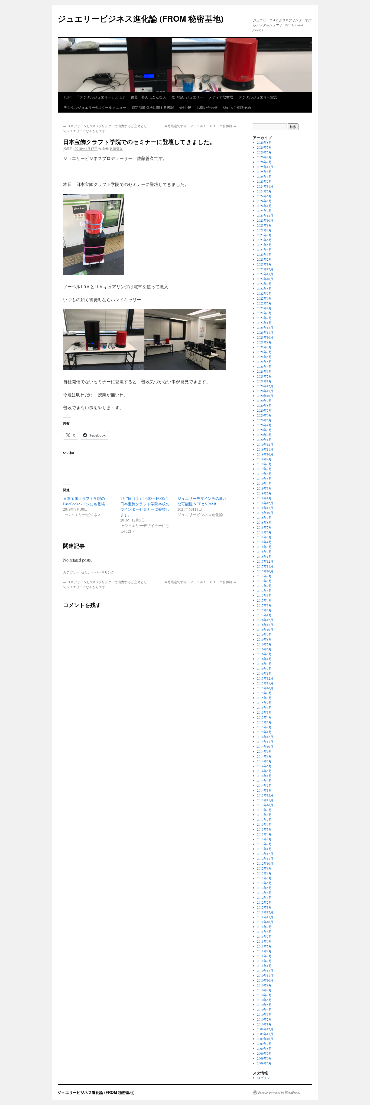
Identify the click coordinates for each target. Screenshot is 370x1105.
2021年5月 (264, 361)
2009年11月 (265, 1034)
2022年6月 (264, 298)
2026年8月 (264, 142)
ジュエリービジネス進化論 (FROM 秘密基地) (140, 18)
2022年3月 (264, 313)
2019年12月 (265, 444)
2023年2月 (264, 259)
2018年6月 (264, 532)
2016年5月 (264, 654)
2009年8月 (264, 1048)
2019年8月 (264, 464)
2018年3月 (264, 547)
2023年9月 (264, 225)
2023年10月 (265, 220)
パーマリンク (104, 572)
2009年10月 (265, 1039)
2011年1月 (264, 965)
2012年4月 (264, 892)
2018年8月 (264, 522)
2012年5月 (264, 888)
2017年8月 (264, 581)
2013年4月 (264, 834)
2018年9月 (264, 517)
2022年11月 (265, 274)
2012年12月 (265, 853)
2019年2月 (264, 493)
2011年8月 (264, 931)
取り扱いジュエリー (187, 97)
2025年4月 (264, 171)
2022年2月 (264, 318)
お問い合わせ (207, 107)
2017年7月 (264, 585)
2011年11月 (265, 917)
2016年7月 (264, 644)
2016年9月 (264, 634)
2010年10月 (265, 980)
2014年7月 (264, 761)
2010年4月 (264, 1009)
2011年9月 (264, 926)
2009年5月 (264, 1063)
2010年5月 (264, 1004)
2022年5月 (264, 303)
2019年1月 (264, 498)
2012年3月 (264, 897)
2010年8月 (264, 990)
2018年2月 (264, 551)
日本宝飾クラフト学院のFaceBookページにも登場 (84, 501)
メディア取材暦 (221, 97)
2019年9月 (264, 459)
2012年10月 (265, 863)
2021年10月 (265, 337)
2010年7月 (264, 995)
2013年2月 (264, 844)
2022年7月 (264, 293)
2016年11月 (265, 624)
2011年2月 (264, 961)
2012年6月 (264, 883)
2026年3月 (264, 157)
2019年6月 (264, 473)
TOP (67, 97)
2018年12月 (265, 503)
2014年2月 (264, 785)
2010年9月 (264, 985)
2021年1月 (264, 381)
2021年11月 (265, 332)
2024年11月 (265, 186)
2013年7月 (264, 819)
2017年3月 (264, 605)
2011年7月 (264, 936)
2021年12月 (265, 327)
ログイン (263, 1078)
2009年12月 (265, 1029)
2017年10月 (265, 571)
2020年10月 (265, 396)
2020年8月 (264, 405)
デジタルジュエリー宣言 (258, 97)
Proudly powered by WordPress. (279, 1092)
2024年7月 (264, 191)
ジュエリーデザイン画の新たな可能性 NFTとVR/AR (202, 501)
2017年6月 (264, 590)
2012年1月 (264, 907)
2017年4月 (264, 600)
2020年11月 (265, 391)
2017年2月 (264, 610)
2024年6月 (264, 196)
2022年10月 (265, 279)
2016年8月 (264, 639)
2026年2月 (264, 162)
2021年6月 (264, 357)
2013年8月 (264, 814)
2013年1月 (264, 849)
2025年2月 (264, 181)
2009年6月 (264, 1058)
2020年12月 (265, 386)
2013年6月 (264, 824)
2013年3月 (264, 839)
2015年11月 (265, 683)
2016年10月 (265, 629)
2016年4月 (264, 659)
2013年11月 (265, 800)
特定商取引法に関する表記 (153, 107)
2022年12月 (265, 269)
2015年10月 (265, 688)
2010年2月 (264, 1019)
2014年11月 (265, 741)
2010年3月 (264, 1014)
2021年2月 (264, 376)
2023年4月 (264, 249)
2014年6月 (264, 766)
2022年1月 (264, 322)
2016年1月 (264, 673)
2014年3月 (264, 780)
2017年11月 (265, 566)
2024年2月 (264, 210)
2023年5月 (264, 244)
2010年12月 (265, 970)
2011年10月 (265, 922)
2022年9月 (264, 283)
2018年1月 (264, 556)
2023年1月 (264, 264)
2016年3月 (264, 663)
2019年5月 (264, 478)
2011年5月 (264, 946)
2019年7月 (264, 469)
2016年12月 (265, 620)
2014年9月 (264, 751)
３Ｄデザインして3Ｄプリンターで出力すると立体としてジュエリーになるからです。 (105, 128)
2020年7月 (264, 410)
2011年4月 (264, 951)
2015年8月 (264, 698)
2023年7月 (264, 235)
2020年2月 (264, 434)
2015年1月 (264, 732)
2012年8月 (264, 873)
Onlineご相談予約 (237, 107)
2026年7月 (264, 147)
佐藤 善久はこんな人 (148, 97)
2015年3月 (264, 722)
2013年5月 (264, 829)
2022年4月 (264, 308)
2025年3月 (264, 176)
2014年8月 (264, 756)
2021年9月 (264, 342)
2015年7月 (264, 702)
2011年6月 (264, 941)
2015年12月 (265, 678)
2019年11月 (265, 449)
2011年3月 (264, 956)
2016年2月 (264, 668)
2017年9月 (264, 576)
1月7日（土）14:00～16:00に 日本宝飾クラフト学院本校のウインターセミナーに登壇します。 (146, 506)
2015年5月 (264, 712)
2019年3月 (264, 488)
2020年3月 (264, 430)
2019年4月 (264, 483)
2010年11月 (265, 975)
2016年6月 (264, 649)
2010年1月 (264, 1024)
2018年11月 (265, 508)
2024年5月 (264, 201)
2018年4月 (264, 542)
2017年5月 (264, 595)
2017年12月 (265, 561)
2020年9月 (264, 400)
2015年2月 (264, 727)
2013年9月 (264, 810)
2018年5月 (264, 537)
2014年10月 (265, 746)
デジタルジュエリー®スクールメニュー (95, 107)
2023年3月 (264, 254)
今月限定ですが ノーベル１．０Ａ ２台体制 (200, 125)
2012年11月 (265, 858)
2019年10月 (265, 454)
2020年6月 (264, 415)
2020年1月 (264, 439)
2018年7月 (264, 527)
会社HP (185, 107)
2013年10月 (265, 805)
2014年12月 (265, 737)
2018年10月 (265, 512)
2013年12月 (265, 795)
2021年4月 (264, 366)
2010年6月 (264, 1000)
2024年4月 (264, 206)
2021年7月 (264, 352)
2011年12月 (265, 912)
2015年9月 (264, 693)
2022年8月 (264, 288)
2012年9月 (264, 868)
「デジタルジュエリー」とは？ (100, 97)
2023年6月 (264, 240)
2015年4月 (264, 717)
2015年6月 (264, 707)
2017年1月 (264, 615)
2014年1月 (264, 790)
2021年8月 (264, 347)
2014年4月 (264, 775)
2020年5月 (264, 420)
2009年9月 (264, 1043)
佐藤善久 (116, 148)
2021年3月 (264, 371)
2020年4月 (264, 425)
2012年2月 (264, 902)
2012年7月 (264, 878)
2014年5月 (264, 771)
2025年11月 (265, 167)
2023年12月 (265, 215)
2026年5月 (264, 152)
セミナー (87, 572)
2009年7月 (264, 1053)
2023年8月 (264, 230)
